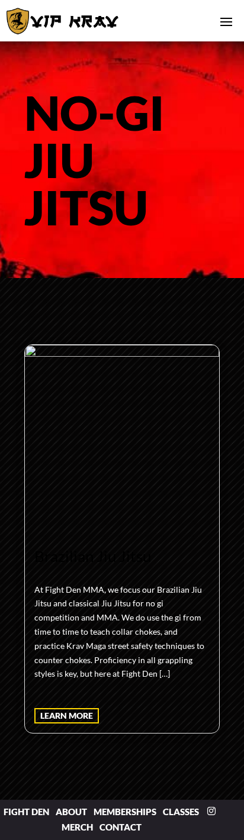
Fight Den (26, 811)
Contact (120, 827)
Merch (77, 827)
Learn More (66, 715)
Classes (181, 811)
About (71, 811)
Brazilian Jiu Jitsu (92, 556)
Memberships (125, 811)
